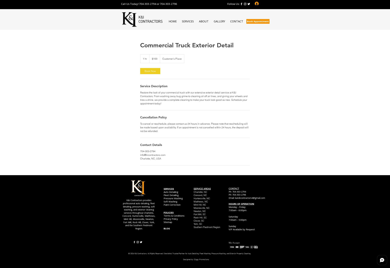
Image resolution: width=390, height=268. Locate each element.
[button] (187, 21)
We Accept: (234, 242)
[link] (150, 71)
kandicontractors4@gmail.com (250, 197)
